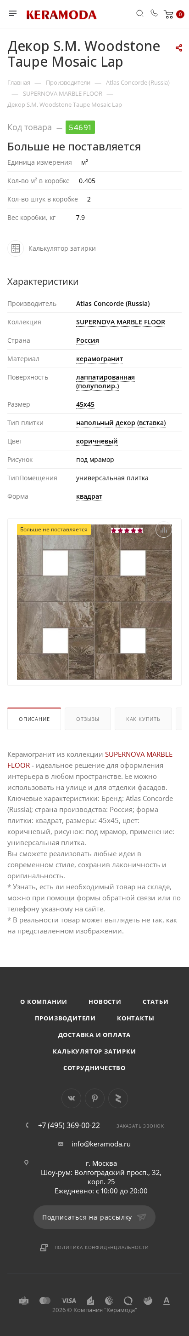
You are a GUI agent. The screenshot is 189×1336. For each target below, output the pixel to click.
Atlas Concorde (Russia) (113, 303)
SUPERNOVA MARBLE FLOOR (120, 321)
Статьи (156, 1001)
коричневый (97, 441)
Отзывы (88, 718)
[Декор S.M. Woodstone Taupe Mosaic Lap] (94, 601)
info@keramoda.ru (101, 1143)
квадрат (89, 496)
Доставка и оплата (94, 1035)
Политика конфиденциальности (102, 1247)
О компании (43, 1001)
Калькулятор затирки (94, 1051)
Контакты (135, 1018)
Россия (87, 340)
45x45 (85, 404)
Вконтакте (71, 1098)
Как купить (143, 718)
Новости (105, 1001)
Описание (34, 718)
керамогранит (99, 358)
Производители (65, 1018)
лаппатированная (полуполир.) (105, 381)
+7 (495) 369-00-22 (69, 1125)
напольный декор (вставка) (121, 422)
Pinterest (95, 1098)
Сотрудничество (94, 1068)
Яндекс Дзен (118, 1098)
